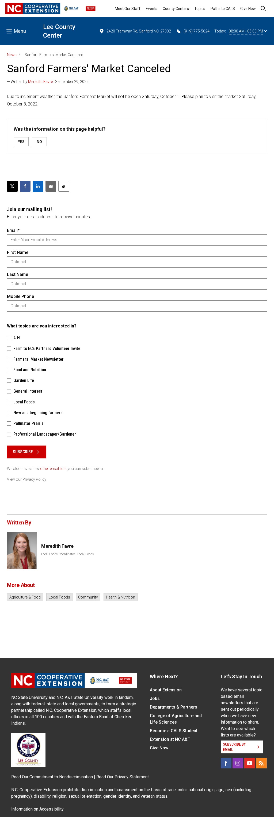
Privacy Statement (132, 776)
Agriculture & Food (25, 597)
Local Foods (59, 597)
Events (151, 8)
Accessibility (51, 809)
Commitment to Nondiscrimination (61, 776)
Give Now (248, 8)
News (12, 55)
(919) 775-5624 (197, 31)
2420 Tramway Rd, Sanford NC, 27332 (138, 31)
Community (88, 597)
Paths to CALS (223, 8)
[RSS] (261, 763)
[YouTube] (249, 763)
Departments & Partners (173, 707)
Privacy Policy (34, 479)
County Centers (176, 8)
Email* (13, 230)
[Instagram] (238, 763)
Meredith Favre (40, 81)
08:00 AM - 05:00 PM (246, 31)
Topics (199, 8)
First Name (17, 252)
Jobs (155, 698)
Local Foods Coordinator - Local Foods (67, 554)
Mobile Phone (20, 296)
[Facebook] (226, 763)
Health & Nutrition (120, 597)
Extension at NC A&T (170, 739)
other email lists (53, 468)
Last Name (17, 274)
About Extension (166, 689)
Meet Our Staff (127, 8)
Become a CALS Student (173, 730)
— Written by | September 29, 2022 (48, 81)
